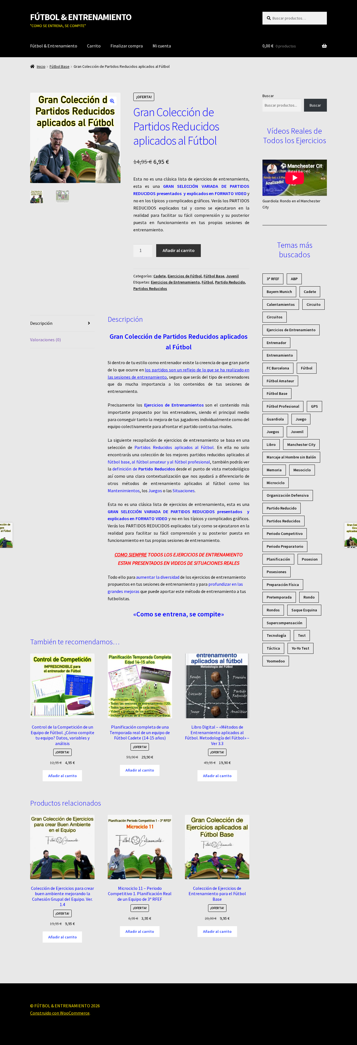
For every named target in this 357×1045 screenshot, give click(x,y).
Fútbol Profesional (283, 406)
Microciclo (275, 482)
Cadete (159, 275)
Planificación (278, 559)
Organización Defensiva (288, 495)
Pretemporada (279, 597)
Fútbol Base (59, 66)
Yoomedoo (276, 661)
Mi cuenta (162, 46)
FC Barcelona (278, 368)
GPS (314, 406)
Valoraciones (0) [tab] (45, 339)
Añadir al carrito (179, 250)
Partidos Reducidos (150, 288)
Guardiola (275, 419)
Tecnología (276, 635)
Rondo (309, 597)
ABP (294, 278)
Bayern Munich (279, 291)
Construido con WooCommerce (60, 1013)
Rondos (273, 609)
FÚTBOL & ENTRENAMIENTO (80, 17)
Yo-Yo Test (300, 648)
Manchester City (301, 444)
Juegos (273, 431)
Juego (301, 419)
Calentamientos (281, 304)
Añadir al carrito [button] (62, 775)
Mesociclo (302, 469)
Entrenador (276, 342)
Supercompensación (284, 622)
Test (302, 635)
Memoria (274, 469)
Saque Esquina (304, 609)
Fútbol (207, 282)
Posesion (310, 559)
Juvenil (232, 275)
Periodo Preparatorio (285, 546)
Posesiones (276, 571)
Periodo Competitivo (285, 533)
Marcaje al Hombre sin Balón (291, 457)
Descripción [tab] (41, 323)
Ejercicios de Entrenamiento (175, 282)
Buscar (268, 95)
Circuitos (275, 316)
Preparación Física (283, 584)
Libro (271, 444)
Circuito (313, 304)
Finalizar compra (126, 46)
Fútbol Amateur (280, 380)
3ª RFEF (273, 278)
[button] (112, 101)
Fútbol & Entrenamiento (53, 46)
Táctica (273, 648)
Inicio (41, 66)
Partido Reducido (230, 282)
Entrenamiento (280, 355)
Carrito (94, 46)
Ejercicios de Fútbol (185, 275)
